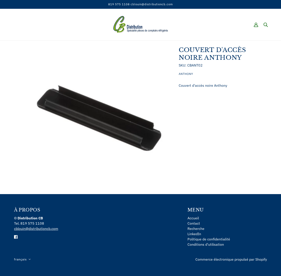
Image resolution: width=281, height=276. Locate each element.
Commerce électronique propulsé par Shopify (231, 259)
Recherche (195, 228)
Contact (193, 223)
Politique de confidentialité (208, 239)
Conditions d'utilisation (205, 244)
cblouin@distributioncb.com (36, 228)
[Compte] (256, 25)
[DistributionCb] (140, 24)
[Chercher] (265, 25)
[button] (22, 259)
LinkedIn (194, 234)
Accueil (193, 218)
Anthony (186, 74)
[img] (15, 236)
